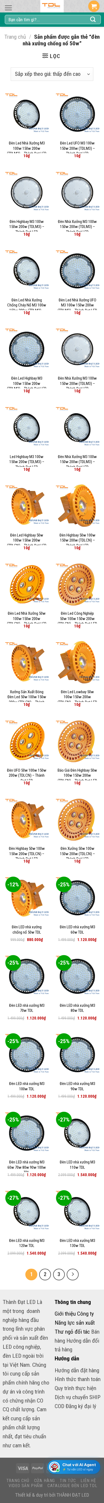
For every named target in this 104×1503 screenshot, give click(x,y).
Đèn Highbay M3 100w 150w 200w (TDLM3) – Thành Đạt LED (26, 226)
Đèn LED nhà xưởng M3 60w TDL (77, 930)
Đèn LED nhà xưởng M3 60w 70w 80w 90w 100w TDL (26, 1167)
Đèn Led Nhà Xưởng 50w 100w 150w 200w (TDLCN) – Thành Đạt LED (26, 618)
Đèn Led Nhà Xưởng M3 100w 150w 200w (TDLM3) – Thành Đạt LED (26, 148)
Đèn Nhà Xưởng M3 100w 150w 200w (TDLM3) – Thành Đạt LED (77, 226)
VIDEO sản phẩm (26, 1485)
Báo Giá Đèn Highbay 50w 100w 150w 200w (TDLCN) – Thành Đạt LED (77, 775)
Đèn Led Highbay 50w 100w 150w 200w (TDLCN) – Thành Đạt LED (26, 540)
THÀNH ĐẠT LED (73, 1495)
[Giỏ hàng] (93, 6)
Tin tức (68, 1480)
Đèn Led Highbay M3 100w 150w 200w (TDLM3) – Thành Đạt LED (26, 383)
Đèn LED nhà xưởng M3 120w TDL (27, 1243)
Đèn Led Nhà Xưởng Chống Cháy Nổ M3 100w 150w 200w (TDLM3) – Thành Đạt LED (26, 308)
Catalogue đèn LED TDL (72, 1485)
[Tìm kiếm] (93, 19)
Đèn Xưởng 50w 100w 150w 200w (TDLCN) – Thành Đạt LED (77, 853)
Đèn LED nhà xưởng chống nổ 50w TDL (27, 930)
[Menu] (8, 8)
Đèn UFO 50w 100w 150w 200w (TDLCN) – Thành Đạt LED (26, 775)
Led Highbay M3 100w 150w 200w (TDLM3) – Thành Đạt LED (26, 461)
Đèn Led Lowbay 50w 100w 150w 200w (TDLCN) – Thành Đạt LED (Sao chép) (77, 699)
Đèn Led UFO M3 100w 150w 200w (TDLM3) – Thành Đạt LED (77, 148)
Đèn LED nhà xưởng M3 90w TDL (77, 1086)
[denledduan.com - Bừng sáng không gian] (52, 6)
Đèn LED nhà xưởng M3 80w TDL (77, 1008)
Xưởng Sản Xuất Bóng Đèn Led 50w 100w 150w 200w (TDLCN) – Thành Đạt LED (26, 699)
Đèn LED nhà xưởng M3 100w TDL (27, 1086)
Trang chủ (15, 36)
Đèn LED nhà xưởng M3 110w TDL (77, 1165)
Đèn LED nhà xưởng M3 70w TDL (27, 1008)
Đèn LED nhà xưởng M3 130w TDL (77, 1243)
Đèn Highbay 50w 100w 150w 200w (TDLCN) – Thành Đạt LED (77, 540)
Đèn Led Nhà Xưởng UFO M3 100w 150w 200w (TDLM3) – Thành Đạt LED (77, 305)
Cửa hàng (44, 1480)
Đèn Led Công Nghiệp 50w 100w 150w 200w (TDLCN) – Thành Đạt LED (77, 618)
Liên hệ (88, 1480)
